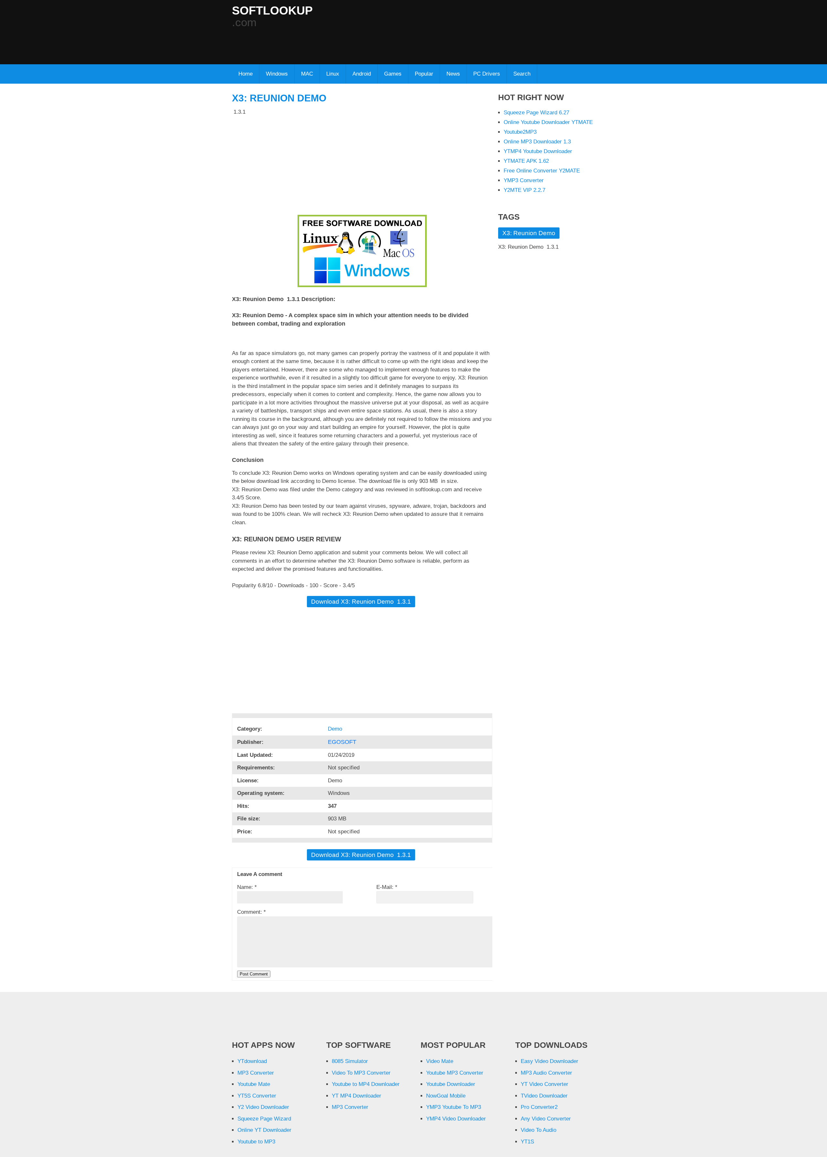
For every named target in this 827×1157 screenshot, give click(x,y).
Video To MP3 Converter (361, 1073)
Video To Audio (538, 1130)
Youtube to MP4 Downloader (366, 1084)
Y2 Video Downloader (263, 1107)
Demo (336, 729)
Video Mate (439, 1061)
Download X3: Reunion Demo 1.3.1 (361, 601)
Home (245, 74)
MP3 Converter (255, 1073)
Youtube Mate (253, 1084)
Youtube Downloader (450, 1084)
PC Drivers (486, 74)
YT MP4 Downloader (356, 1096)
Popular (424, 74)
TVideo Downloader (544, 1096)
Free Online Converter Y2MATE (542, 171)
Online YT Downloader (264, 1130)
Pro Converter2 (539, 1107)
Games (393, 74)
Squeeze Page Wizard (264, 1119)
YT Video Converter (544, 1084)
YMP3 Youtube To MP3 (453, 1107)
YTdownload (252, 1061)
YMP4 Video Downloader (456, 1119)
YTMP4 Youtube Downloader (538, 151)
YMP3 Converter (524, 180)
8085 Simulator (350, 1061)
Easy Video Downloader (549, 1061)
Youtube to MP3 (256, 1142)
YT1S (527, 1142)
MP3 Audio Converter (546, 1073)
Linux (332, 74)
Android (361, 74)
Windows (277, 74)
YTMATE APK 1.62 (526, 161)
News (453, 74)
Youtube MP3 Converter (454, 1073)
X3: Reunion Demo (279, 98)
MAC (307, 74)
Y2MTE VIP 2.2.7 (524, 190)
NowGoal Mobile (446, 1096)
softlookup (272, 10)
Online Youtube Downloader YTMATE (548, 122)
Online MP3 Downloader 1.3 (537, 142)
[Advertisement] (388, 42)
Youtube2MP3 (520, 132)
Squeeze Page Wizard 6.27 (536, 112)
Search (521, 74)
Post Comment (254, 974)
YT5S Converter (256, 1096)
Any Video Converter (546, 1119)
